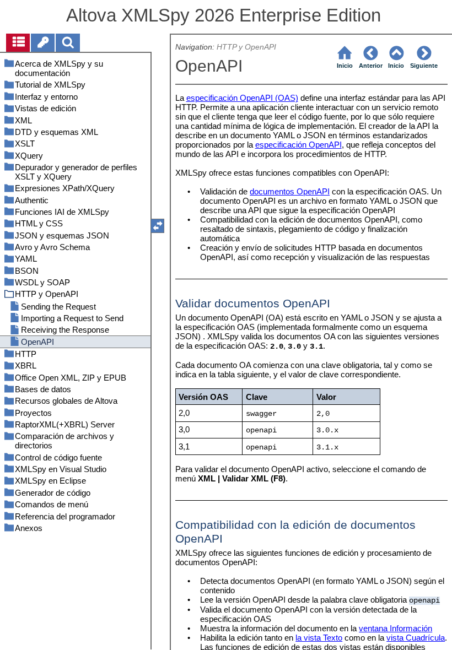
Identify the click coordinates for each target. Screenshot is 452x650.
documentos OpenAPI (290, 191)
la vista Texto (318, 637)
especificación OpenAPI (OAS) (242, 97)
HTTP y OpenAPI (246, 47)
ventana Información (395, 628)
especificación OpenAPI (298, 144)
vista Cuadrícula (415, 637)
